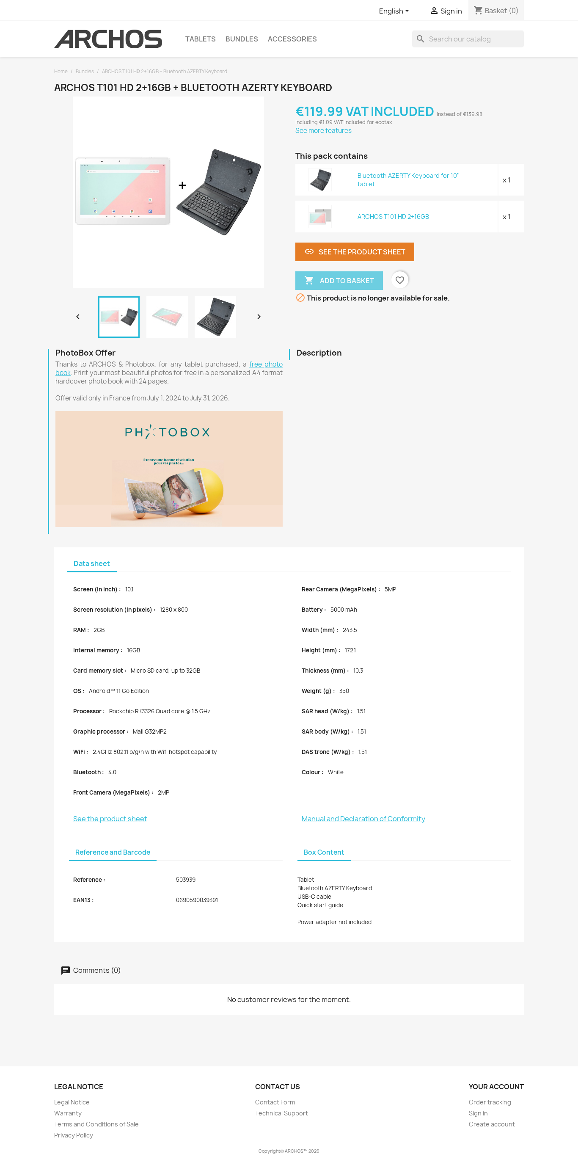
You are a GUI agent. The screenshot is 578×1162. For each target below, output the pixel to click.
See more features (323, 130)
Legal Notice (72, 1102)
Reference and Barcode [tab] (112, 852)
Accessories (292, 39)
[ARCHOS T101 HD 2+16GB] (320, 216)
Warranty (68, 1113)
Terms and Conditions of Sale (96, 1124)
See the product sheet (354, 251)
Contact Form (275, 1102)
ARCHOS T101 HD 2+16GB (393, 217)
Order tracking (490, 1102)
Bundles (242, 39)
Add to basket (339, 280)
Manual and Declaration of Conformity (363, 818)
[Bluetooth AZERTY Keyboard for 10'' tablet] (320, 179)
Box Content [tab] (324, 852)
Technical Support (281, 1113)
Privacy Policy (73, 1135)
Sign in (478, 1113)
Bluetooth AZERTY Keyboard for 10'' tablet (409, 179)
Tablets (200, 39)
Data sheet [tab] (92, 563)
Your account (496, 1086)
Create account (492, 1124)
